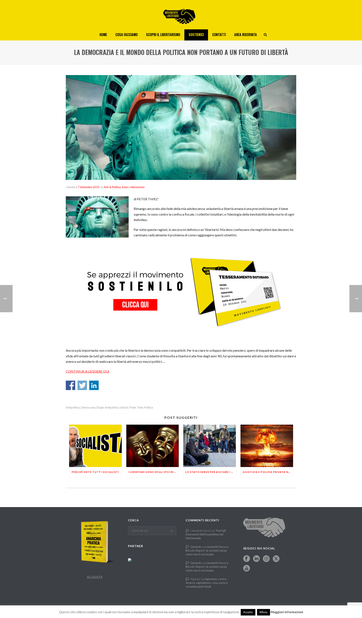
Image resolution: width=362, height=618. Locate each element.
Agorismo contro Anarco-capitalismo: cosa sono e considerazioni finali (207, 582)
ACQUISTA (94, 577)
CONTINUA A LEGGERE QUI (87, 371)
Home (103, 34)
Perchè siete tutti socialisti (95, 472)
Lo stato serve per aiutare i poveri (210, 472)
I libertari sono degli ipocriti (152, 472)
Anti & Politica (112, 187)
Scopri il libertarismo (163, 34)
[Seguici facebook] (246, 558)
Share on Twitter (82, 385)
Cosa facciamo (126, 34)
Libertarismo (137, 187)
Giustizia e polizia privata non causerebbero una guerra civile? (268, 472)
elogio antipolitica (108, 407)
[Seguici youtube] (246, 568)
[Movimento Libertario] (181, 14)
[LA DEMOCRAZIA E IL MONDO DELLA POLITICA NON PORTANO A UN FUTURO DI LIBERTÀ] (181, 127)
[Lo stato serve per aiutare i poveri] (209, 446)
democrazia (88, 407)
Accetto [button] (248, 612)
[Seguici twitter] (276, 558)
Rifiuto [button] (264, 612)
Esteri (125, 187)
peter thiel (136, 407)
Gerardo (195, 546)
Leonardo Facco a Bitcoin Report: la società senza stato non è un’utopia (207, 550)
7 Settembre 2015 (89, 187)
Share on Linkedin (94, 385)
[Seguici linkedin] (256, 558)
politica (148, 407)
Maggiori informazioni (287, 612)
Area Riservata (245, 34)
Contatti (219, 34)
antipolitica (73, 407)
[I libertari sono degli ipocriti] (152, 446)
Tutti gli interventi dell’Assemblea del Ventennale (206, 534)
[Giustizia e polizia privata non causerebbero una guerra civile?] (266, 446)
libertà (124, 407)
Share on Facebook (70, 385)
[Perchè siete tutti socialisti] (95, 446)
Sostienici (196, 34)
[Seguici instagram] (266, 558)
